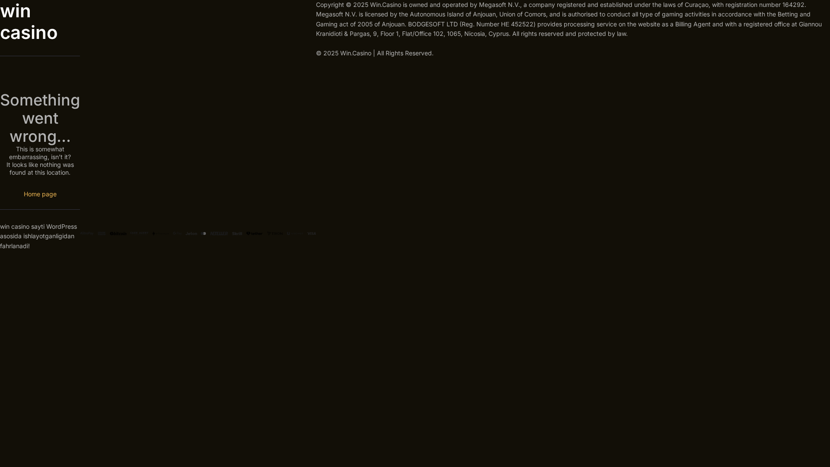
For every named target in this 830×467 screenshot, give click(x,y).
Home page (40, 194)
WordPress (61, 226)
